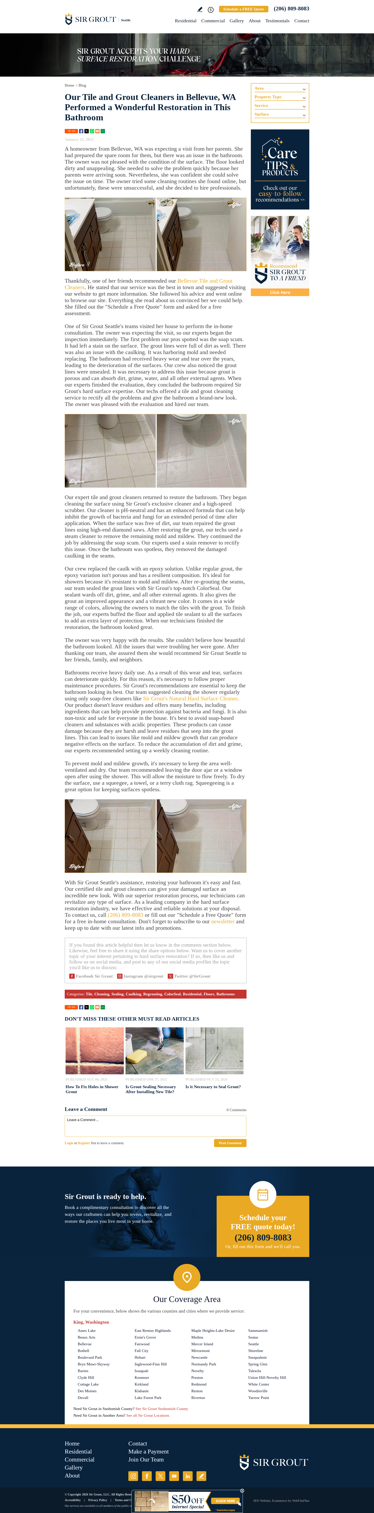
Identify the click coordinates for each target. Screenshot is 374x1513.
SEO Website (261, 1500)
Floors (209, 994)
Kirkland (141, 1384)
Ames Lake (87, 1330)
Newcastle (199, 1357)
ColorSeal (172, 994)
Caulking (133, 994)
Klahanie (142, 1391)
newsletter (223, 921)
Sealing (117, 994)
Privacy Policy (97, 1500)
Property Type (268, 96)
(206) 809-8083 (291, 8)
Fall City (141, 1351)
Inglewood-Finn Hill (151, 1364)
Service (261, 105)
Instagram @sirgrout (143, 976)
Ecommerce (279, 1500)
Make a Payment (148, 1451)
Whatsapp (92, 131)
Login (69, 1143)
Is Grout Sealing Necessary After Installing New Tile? (151, 1089)
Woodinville (258, 1391)
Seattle (253, 1344)
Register (84, 1143)
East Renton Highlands (153, 1330)
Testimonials (277, 20)
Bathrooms (225, 994)
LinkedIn (188, 1476)
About (255, 20)
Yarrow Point (258, 1397)
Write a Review (199, 9)
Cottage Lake (88, 1384)
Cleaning (101, 994)
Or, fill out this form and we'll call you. (263, 1246)
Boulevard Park (90, 1357)
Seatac (253, 1337)
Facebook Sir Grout (94, 976)
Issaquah (141, 1371)
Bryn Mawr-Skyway (94, 1364)
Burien (83, 1371)
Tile (89, 994)
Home (69, 85)
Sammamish (258, 1330)
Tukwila (254, 1371)
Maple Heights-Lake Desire (213, 1330)
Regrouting (152, 994)
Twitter (86, 131)
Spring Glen (257, 1364)
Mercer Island (202, 1344)
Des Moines (87, 1391)
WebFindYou (300, 1500)
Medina (197, 1337)
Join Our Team (146, 1459)
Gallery (237, 20)
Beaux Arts (86, 1337)
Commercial (213, 20)
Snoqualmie (257, 1357)
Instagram (133, 1476)
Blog (82, 85)
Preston (197, 1377)
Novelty (197, 1371)
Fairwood (142, 1344)
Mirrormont (200, 1351)
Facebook (81, 131)
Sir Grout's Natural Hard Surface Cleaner (190, 698)
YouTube (174, 1476)
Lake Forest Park (148, 1397)
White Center (258, 1384)
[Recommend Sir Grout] (280, 256)
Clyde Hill (86, 1377)
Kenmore (142, 1377)
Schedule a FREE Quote (243, 9)
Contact (301, 20)
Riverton (198, 1397)
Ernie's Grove (145, 1337)
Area (259, 88)
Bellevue (85, 1344)
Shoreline (255, 1351)
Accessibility (73, 1500)
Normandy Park (203, 1364)
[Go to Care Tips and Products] (280, 169)
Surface (262, 114)
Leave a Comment (86, 1109)
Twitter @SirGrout (192, 976)
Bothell (83, 1351)
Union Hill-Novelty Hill (267, 1377)
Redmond (198, 1384)
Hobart (140, 1357)
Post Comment (230, 1143)
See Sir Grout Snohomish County (161, 1409)
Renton (197, 1391)
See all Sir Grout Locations (147, 1415)
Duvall (83, 1397)
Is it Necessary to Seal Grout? (213, 1086)
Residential (186, 20)
